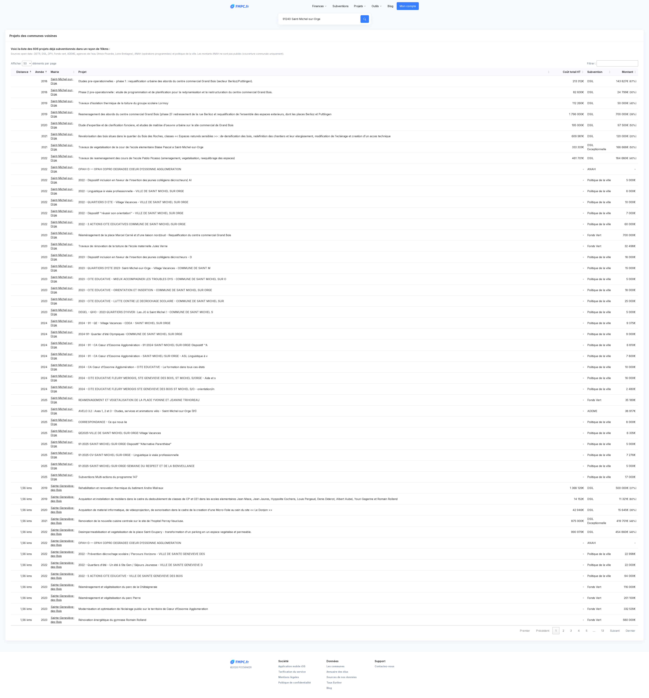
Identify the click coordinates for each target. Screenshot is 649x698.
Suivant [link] (615, 630)
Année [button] (39, 72)
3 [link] (571, 630)
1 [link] (556, 630)
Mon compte (408, 6)
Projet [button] (82, 72)
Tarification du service (292, 671)
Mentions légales (288, 677)
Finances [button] (318, 6)
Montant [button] (627, 72)
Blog (390, 6)
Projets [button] (358, 6)
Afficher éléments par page (33, 63)
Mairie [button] (55, 72)
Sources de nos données (342, 677)
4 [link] (579, 630)
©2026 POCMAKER (241, 667)
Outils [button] (375, 6)
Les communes (335, 666)
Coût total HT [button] (572, 72)
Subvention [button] (594, 72)
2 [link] (563, 630)
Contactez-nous (384, 666)
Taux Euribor (334, 682)
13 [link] (602, 630)
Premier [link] (525, 630)
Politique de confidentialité (294, 682)
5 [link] (586, 630)
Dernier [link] (630, 630)
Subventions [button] (340, 6)
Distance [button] (22, 72)
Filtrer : (591, 63)
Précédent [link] (542, 630)
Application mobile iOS (291, 666)
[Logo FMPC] (240, 662)
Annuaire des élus (337, 671)
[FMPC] (240, 6)
